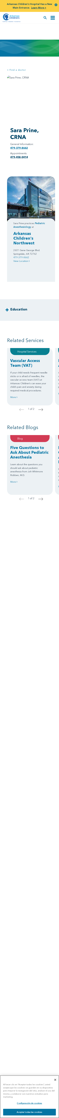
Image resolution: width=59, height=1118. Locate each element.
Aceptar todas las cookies (29, 1112)
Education (18, 309)
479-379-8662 (19, 147)
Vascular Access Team (25, 363)
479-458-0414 (19, 157)
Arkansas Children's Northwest (23, 238)
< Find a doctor (16, 69)
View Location (21, 260)
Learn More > (38, 7)
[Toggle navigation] (52, 18)
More (13, 397)
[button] (56, 4)
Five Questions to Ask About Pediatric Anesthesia (29, 452)
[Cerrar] (55, 1079)
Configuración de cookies (29, 1103)
